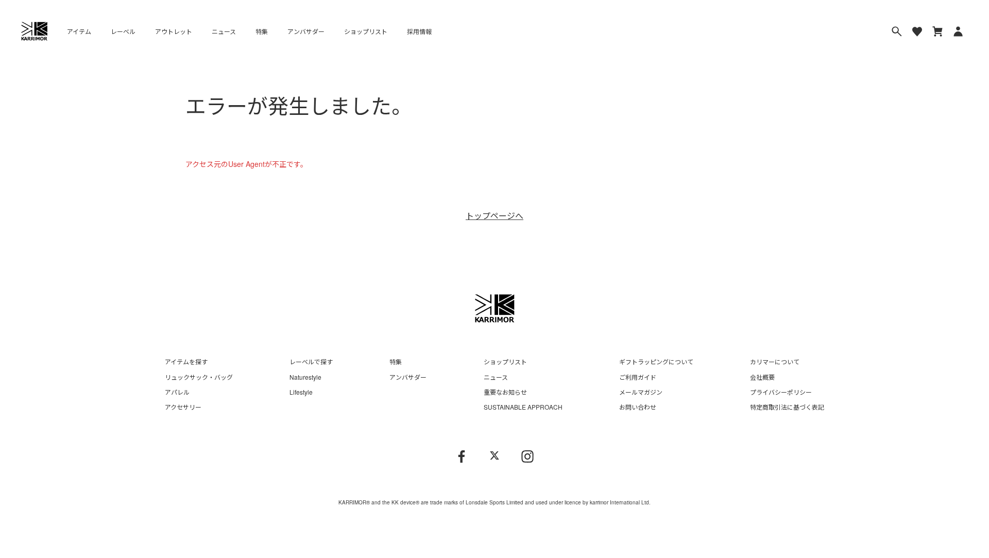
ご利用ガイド (637, 377)
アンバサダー (306, 31)
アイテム (79, 31)
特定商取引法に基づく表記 (787, 406)
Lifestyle (301, 391)
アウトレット (173, 31)
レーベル (123, 31)
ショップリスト (365, 31)
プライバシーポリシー (781, 391)
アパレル (177, 391)
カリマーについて (774, 361)
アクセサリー (183, 406)
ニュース (224, 31)
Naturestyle (305, 377)
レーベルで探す (311, 361)
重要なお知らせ (505, 391)
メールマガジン (640, 391)
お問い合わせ (637, 406)
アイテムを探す (186, 361)
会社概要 (762, 377)
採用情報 (419, 31)
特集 (261, 31)
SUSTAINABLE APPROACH (523, 406)
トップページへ (494, 216)
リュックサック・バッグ (199, 377)
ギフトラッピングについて (656, 361)
